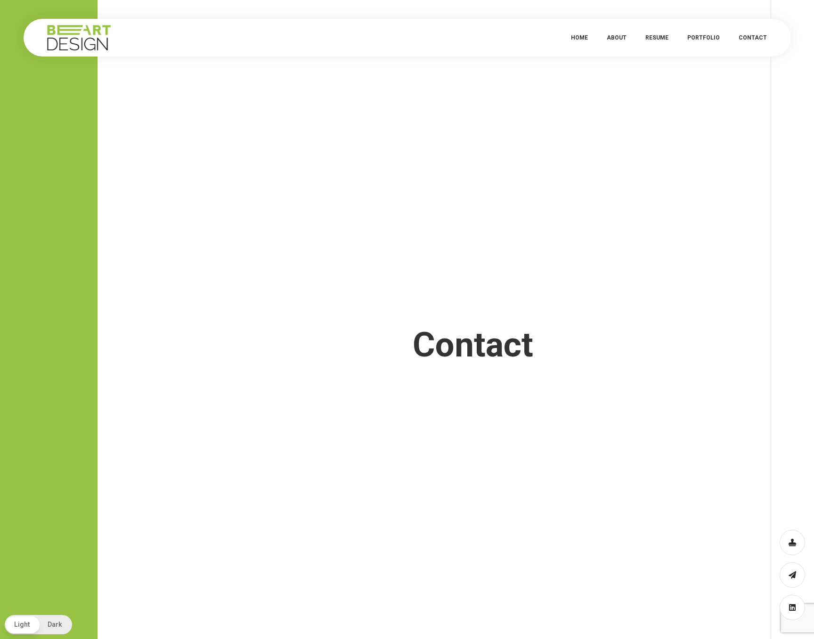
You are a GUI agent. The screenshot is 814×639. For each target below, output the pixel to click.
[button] (38, 624)
